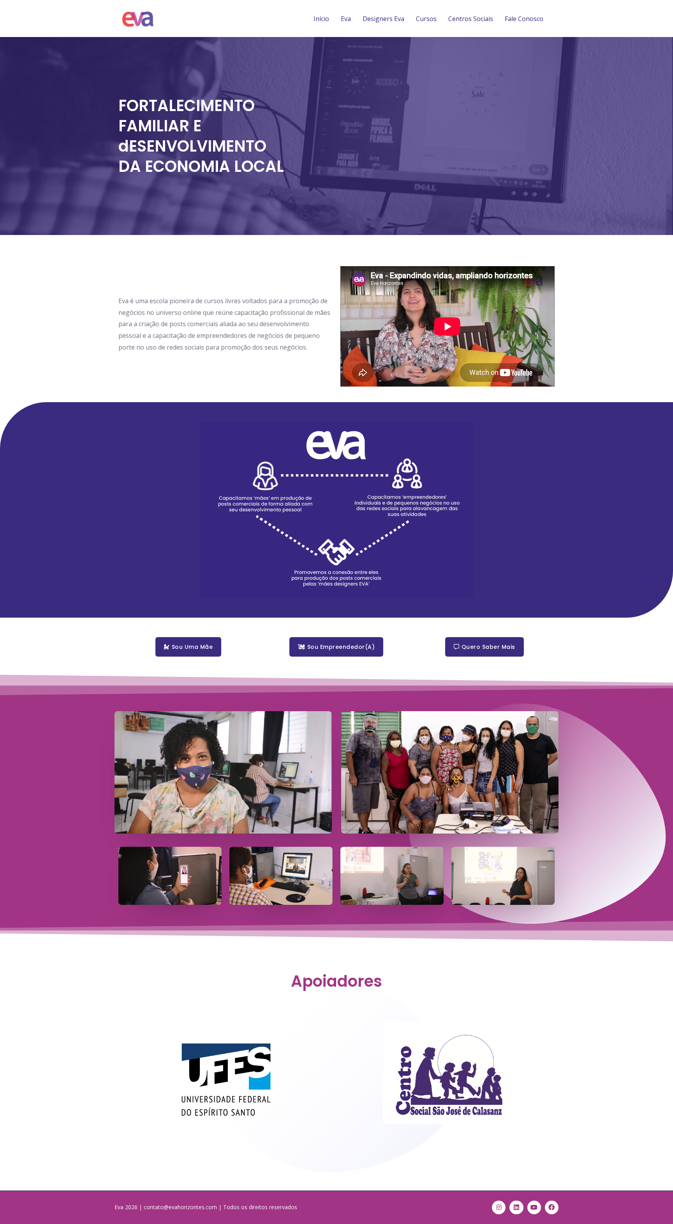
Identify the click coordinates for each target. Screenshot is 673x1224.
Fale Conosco (524, 18)
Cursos (426, 18)
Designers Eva (383, 18)
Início (321, 18)
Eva (346, 18)
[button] (188, 647)
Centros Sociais (470, 18)
